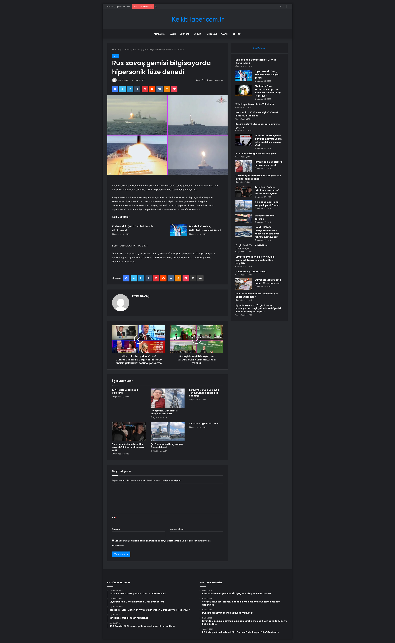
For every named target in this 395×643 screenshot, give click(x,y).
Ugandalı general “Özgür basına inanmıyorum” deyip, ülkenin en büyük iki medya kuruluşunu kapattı (258, 308)
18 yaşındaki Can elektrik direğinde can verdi (164, 412)
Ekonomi (184, 34)
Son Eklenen (259, 48)
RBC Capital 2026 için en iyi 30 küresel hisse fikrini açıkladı (256, 114)
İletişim (237, 34)
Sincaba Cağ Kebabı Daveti (204, 423)
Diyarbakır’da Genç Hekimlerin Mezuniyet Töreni (267, 74)
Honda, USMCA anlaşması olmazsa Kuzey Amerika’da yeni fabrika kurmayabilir (267, 232)
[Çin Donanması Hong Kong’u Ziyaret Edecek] (168, 431)
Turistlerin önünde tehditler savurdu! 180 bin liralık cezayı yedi (128, 447)
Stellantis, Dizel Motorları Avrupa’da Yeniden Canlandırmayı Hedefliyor (188, 6)
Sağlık (197, 34)
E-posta (116, 529)
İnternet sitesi (176, 529)
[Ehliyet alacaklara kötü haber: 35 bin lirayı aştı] (243, 284)
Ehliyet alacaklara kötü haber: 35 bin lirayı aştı (268, 281)
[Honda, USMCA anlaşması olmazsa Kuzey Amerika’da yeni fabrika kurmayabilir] (243, 231)
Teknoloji (211, 34)
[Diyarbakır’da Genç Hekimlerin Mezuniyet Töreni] (178, 230)
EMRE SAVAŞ (123, 80)
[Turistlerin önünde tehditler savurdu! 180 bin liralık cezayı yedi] (129, 431)
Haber (172, 34)
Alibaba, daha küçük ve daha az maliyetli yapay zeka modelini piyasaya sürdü (268, 140)
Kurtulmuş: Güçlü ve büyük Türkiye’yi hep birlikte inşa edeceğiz (204, 392)
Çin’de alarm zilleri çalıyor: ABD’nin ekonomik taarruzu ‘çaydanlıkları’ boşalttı (254, 260)
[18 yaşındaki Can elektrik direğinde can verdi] (168, 398)
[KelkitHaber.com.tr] (197, 19)
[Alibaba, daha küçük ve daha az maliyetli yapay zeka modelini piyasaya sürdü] (243, 140)
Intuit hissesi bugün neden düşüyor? (255, 153)
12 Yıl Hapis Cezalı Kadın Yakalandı (125, 391)
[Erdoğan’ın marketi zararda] (243, 218)
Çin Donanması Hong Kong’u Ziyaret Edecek (167, 446)
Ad (114, 517)
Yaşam (224, 34)
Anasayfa (159, 34)
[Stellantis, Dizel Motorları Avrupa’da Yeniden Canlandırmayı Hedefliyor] (243, 90)
